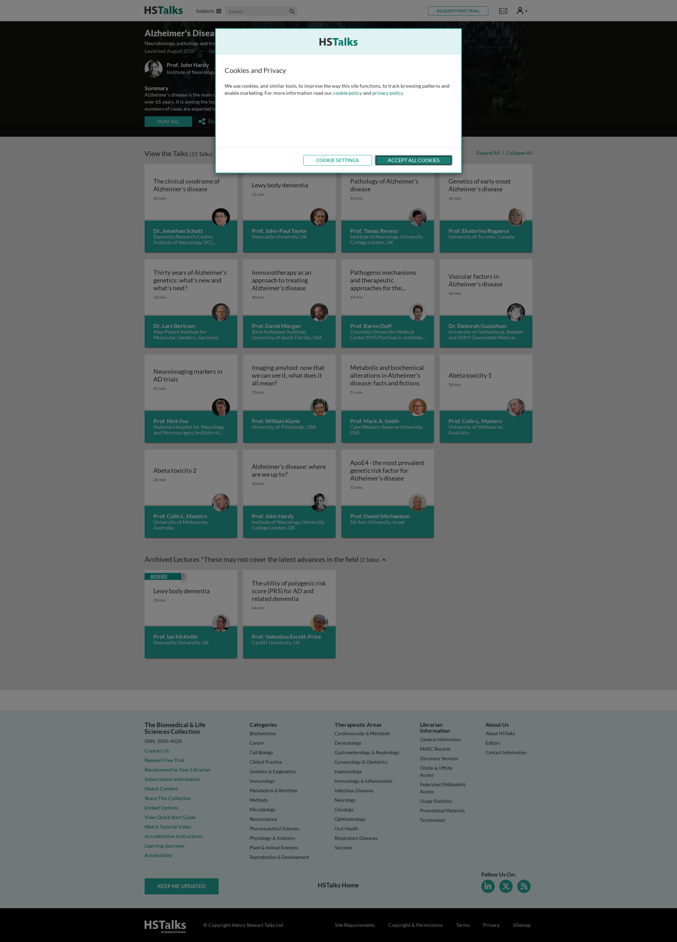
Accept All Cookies (413, 160)
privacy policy (387, 93)
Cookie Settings (337, 160)
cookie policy (347, 93)
